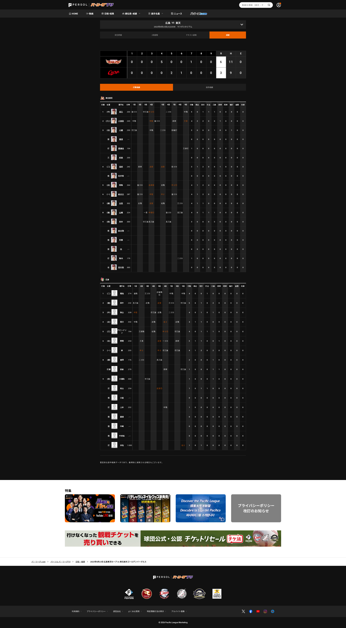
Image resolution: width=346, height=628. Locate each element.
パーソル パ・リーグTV (60, 561)
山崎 (121, 213)
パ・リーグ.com (38, 561)
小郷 (121, 130)
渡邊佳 (121, 148)
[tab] (136, 87)
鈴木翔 (121, 231)
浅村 (121, 167)
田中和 (121, 267)
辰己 (121, 112)
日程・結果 (80, 561)
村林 (121, 158)
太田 (121, 203)
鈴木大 (121, 194)
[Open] (241, 24)
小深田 (121, 121)
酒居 (121, 139)
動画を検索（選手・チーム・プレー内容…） (257, 5)
